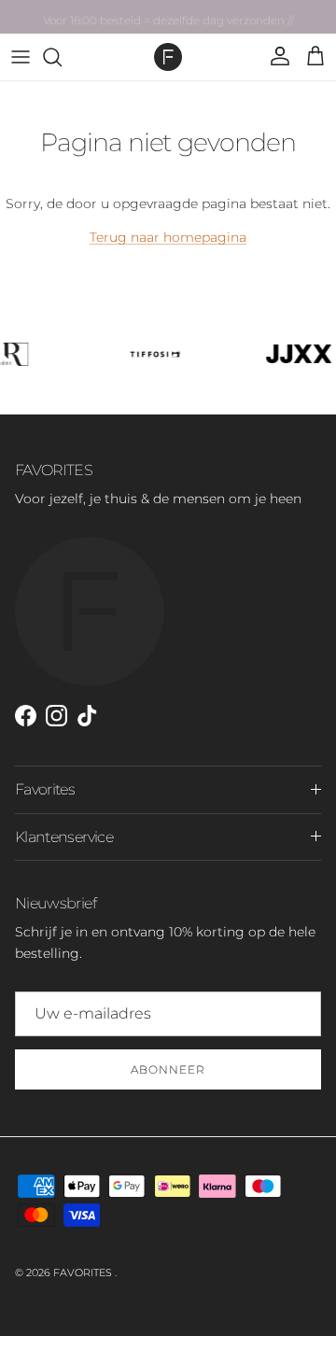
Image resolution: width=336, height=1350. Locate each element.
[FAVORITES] (168, 57)
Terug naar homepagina (168, 237)
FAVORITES (84, 1272)
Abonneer (168, 1069)
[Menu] (20, 56)
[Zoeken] (61, 56)
